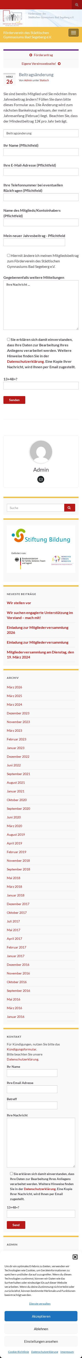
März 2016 (14, 1008)
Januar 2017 (15, 956)
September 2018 (18, 869)
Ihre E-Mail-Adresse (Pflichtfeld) (29, 165)
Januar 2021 (15, 791)
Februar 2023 (16, 739)
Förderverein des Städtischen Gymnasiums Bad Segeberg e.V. (27, 34)
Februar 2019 (16, 852)
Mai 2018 (13, 878)
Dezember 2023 (18, 713)
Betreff (12, 1099)
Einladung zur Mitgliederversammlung (37, 642)
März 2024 (14, 704)
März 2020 (14, 826)
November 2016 (18, 973)
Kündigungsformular (21, 1049)
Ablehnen (41, 1329)
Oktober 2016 (17, 982)
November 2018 (18, 860)
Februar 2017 (16, 947)
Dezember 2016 (18, 964)
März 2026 (14, 687)
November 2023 (18, 722)
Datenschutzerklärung (44, 1351)
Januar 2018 (15, 895)
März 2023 (14, 730)
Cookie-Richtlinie (18, 1351)
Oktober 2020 (17, 800)
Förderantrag (43, 55)
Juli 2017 (13, 921)
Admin (28, 80)
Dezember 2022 (18, 756)
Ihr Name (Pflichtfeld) (20, 145)
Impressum (67, 1351)
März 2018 (14, 886)
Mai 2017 (13, 930)
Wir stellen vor (19, 603)
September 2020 (18, 808)
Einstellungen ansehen (41, 1341)
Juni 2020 (14, 817)
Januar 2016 (15, 1016)
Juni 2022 (14, 765)
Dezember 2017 (18, 904)
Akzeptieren (41, 1316)
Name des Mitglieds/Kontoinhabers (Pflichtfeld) (32, 213)
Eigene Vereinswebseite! (39, 63)
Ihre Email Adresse (20, 1083)
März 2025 (14, 696)
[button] (75, 1257)
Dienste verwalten (40, 1303)
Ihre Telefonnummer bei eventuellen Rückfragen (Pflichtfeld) (33, 188)
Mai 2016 (13, 999)
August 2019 (16, 834)
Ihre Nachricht (17, 1115)
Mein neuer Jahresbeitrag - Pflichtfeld (34, 235)
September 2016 (18, 990)
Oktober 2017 (17, 912)
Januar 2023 (15, 748)
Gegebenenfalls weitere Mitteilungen (33, 277)
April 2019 (14, 843)
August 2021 (16, 782)
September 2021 (18, 774)
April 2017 (14, 938)
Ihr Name (13, 1066)
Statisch (44, 80)
